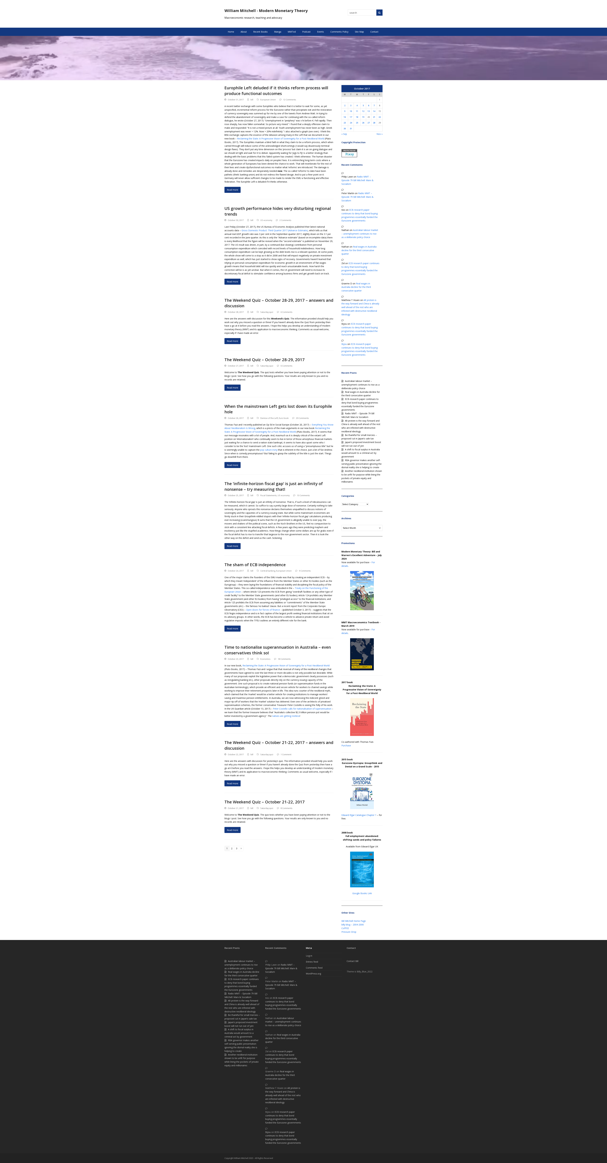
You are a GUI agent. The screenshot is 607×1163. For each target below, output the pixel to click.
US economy (266, 220)
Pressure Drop (348, 931)
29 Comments (302, 418)
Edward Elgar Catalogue (353, 815)
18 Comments (284, 659)
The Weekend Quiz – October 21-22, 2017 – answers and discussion (278, 745)
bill (252, 99)
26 (363, 122)
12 (363, 111)
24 (351, 122)
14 (374, 111)
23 (345, 122)
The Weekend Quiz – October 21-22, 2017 (264, 802)
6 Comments (286, 312)
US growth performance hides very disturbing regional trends (277, 211)
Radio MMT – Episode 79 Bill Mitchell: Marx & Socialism (357, 180)
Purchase (346, 745)
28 (374, 122)
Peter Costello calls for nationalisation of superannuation (302, 708)
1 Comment (286, 754)
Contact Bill (352, 961)
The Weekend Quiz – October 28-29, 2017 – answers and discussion (278, 303)
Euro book (284, 418)
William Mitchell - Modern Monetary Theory (266, 10)
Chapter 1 (371, 815)
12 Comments (289, 99)
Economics (265, 659)
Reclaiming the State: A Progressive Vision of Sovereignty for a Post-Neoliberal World (280, 138)
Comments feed (314, 967)
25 (357, 122)
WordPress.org (313, 973)
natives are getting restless (286, 715)
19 (363, 117)
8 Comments (286, 808)
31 (351, 128)
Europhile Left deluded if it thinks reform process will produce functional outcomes (276, 90)
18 (357, 117)
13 (369, 111)
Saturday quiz (266, 312)
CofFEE (345, 928)
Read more (232, 189)
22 (380, 117)
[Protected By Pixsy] (349, 156)
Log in (309, 955)
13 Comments (303, 495)
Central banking (267, 570)
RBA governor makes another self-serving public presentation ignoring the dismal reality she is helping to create (361, 464)
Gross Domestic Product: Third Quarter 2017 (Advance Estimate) (275, 230)
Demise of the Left (269, 418)
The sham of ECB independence (255, 564)
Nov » (380, 133)
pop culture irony (268, 449)
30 (345, 128)
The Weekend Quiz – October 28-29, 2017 (264, 359)
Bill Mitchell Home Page (353, 920)
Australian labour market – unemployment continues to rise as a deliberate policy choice (359, 234)
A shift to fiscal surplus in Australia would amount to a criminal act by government (360, 453)
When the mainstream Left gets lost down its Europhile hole (278, 409)
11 (357, 111)
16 (345, 117)
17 (351, 117)
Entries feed (312, 961)
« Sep (344, 133)
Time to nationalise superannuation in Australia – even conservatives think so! (277, 650)
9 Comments (305, 570)
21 (374, 117)
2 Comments (285, 220)
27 (369, 122)
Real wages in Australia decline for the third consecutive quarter (359, 250)
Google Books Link (362, 893)
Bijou (344, 344)
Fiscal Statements (268, 495)
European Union (268, 99)
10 (351, 111)
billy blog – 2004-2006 (352, 924)
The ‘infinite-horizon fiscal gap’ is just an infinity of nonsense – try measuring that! (273, 486)
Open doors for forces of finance (263, 609)
